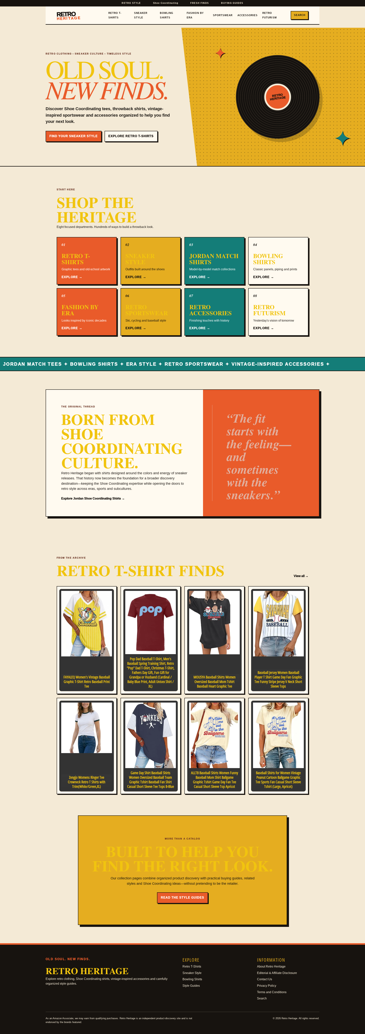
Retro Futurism (269, 15)
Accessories (247, 15)
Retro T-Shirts (114, 15)
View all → (301, 576)
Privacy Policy (266, 985)
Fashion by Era (195, 15)
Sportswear (222, 15)
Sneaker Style (140, 15)
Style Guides (191, 985)
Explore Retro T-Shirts (131, 136)
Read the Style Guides (182, 897)
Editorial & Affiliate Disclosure (277, 973)
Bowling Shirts (166, 15)
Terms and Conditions (271, 992)
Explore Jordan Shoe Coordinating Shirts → (93, 498)
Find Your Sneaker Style (73, 136)
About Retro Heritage (271, 966)
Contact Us (264, 979)
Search (299, 15)
